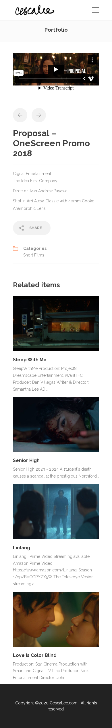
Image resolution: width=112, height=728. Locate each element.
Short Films (33, 255)
